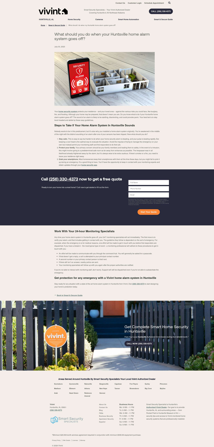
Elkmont (72, 388)
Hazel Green (73, 393)
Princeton (163, 384)
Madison (57, 388)
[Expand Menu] (81, 19)
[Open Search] (169, 3)
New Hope (103, 388)
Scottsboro (58, 384)
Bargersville (103, 384)
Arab (56, 393)
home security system (68, 111)
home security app (89, 165)
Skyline (162, 388)
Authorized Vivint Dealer (156, 407)
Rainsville (88, 384)
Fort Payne (134, 384)
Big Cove (148, 388)
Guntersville (73, 384)
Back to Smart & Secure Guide (69, 295)
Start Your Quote (149, 211)
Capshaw (118, 384)
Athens (87, 388)
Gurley (147, 384)
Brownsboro (134, 388)
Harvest (102, 393)
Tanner (117, 388)
